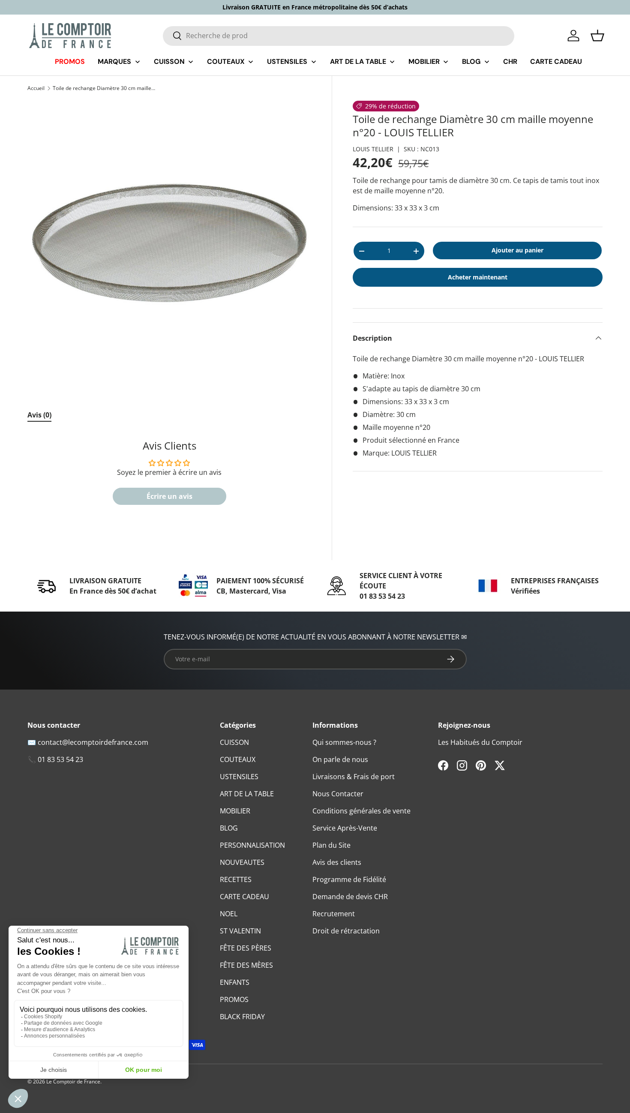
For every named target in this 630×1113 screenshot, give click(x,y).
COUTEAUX (237, 759)
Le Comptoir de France (73, 1081)
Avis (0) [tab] (39, 415)
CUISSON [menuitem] (169, 61)
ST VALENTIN (240, 931)
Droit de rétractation (346, 931)
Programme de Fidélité (349, 879)
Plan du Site (331, 845)
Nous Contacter (337, 793)
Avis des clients (336, 862)
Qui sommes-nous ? (344, 742)
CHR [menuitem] (510, 61)
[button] (597, 35)
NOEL (228, 913)
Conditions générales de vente (361, 811)
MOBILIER (235, 811)
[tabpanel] (169, 477)
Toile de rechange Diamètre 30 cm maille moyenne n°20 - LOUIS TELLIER (104, 88)
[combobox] (339, 35)
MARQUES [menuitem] (114, 61)
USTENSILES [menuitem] (287, 61)
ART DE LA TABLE (247, 793)
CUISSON (234, 742)
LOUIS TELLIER (373, 149)
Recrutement (333, 913)
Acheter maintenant (477, 277)
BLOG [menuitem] (471, 61)
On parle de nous (340, 759)
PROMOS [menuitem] (70, 61)
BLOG (229, 828)
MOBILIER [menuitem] (424, 61)
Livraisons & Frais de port (353, 776)
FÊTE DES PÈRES (245, 948)
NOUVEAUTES (242, 862)
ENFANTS (234, 982)
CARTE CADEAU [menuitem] (556, 61)
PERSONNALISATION (252, 845)
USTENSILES (239, 776)
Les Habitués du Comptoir (480, 742)
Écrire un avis (169, 496)
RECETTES (236, 879)
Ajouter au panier (517, 250)
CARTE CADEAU (244, 896)
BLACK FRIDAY (242, 1016)
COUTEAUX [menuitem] (226, 61)
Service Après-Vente (344, 828)
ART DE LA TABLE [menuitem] (358, 61)
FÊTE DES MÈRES (246, 965)
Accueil (36, 88)
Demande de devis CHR (350, 896)
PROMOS (234, 999)
